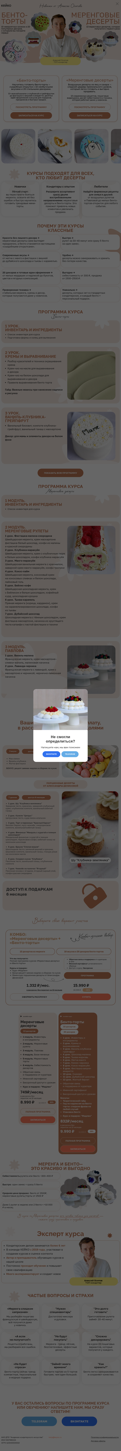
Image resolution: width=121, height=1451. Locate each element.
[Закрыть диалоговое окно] (117, 3)
